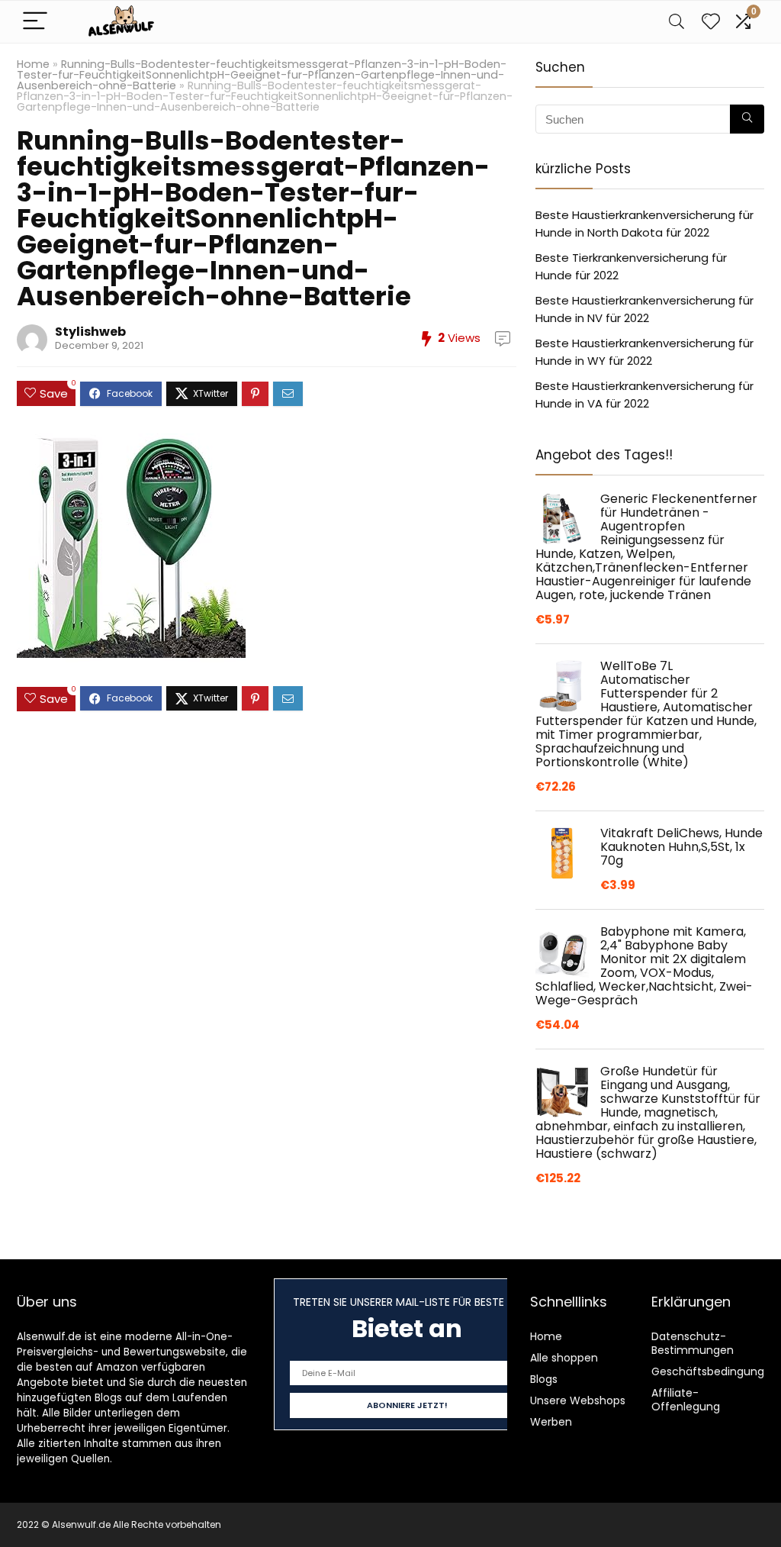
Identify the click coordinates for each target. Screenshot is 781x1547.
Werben (551, 1421)
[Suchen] (747, 119)
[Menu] (35, 22)
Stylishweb (90, 331)
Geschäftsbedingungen (714, 1371)
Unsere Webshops (577, 1400)
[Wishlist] (711, 21)
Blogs (544, 1379)
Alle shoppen (564, 1357)
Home (33, 64)
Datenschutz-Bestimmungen (692, 1343)
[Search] (676, 22)
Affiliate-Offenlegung (685, 1399)
